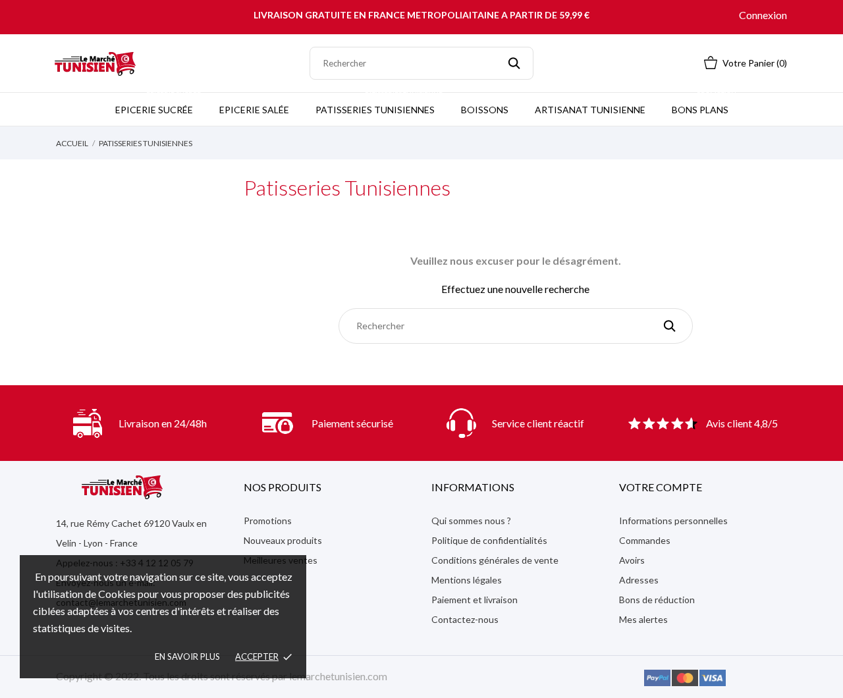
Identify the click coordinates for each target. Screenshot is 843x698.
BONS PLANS (704, 104)
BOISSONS (484, 109)
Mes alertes (643, 619)
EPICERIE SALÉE (254, 109)
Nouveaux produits (283, 540)
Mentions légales (466, 579)
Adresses (639, 579)
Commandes (644, 540)
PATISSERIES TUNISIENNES (379, 104)
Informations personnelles (673, 520)
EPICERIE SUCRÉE (158, 104)
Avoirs (632, 560)
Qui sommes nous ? (471, 520)
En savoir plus (187, 656)
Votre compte (660, 487)
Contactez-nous (465, 619)
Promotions (268, 520)
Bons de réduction (657, 599)
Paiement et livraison (474, 599)
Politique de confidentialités (489, 540)
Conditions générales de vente (494, 560)
